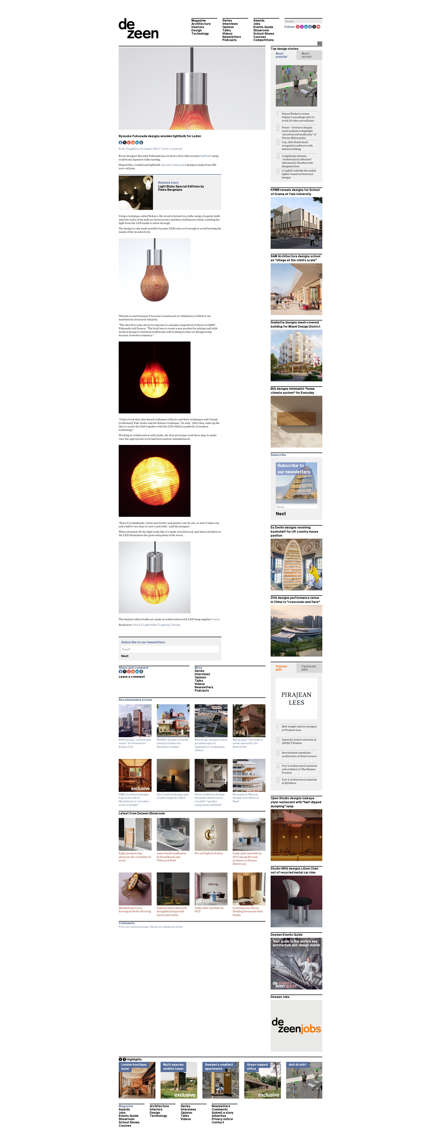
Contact (218, 1122)
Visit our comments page (134, 926)
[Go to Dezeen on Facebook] (310, 27)
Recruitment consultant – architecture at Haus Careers (299, 754)
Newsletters (231, 36)
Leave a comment (171, 148)
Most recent (307, 55)
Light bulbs (150, 624)
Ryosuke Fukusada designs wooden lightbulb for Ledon (160, 136)
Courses (259, 36)
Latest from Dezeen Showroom (142, 813)
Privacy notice (222, 1119)
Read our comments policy (167, 926)
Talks (226, 30)
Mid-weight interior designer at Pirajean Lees (299, 728)
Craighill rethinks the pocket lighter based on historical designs (299, 174)
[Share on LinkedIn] (137, 143)
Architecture (201, 23)
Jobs (256, 23)
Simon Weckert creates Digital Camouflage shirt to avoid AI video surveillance (298, 117)
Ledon (215, 619)
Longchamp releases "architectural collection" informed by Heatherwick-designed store (298, 161)
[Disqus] (192, 973)
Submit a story (222, 1112)
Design (196, 30)
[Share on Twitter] (125, 143)
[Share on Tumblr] (141, 143)
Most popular (281, 55)
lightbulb (205, 156)
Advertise (219, 1115)
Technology (200, 33)
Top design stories (285, 48)
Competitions (263, 40)
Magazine (198, 20)
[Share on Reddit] (133, 143)
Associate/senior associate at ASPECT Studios (299, 741)
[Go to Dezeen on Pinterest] (298, 27)
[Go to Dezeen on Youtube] (318, 27)
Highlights (134, 1059)
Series (227, 20)
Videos (227, 33)
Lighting (164, 624)
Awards (259, 20)
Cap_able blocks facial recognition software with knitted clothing (297, 145)
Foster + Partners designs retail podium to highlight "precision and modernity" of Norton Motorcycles (299, 132)
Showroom (261, 30)
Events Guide (263, 27)
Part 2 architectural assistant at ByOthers (299, 781)
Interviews (230, 23)
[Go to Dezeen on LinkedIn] (306, 27)
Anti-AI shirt (297, 1064)
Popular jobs (281, 668)
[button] (319, 44)
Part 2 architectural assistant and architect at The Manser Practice (299, 769)
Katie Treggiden (128, 148)
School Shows (263, 33)
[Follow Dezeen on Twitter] (314, 27)
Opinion (228, 27)
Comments (220, 1109)
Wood (136, 624)
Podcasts (229, 40)
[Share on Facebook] (121, 143)
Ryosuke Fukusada (172, 164)
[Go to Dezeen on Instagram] (302, 27)
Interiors (197, 27)
